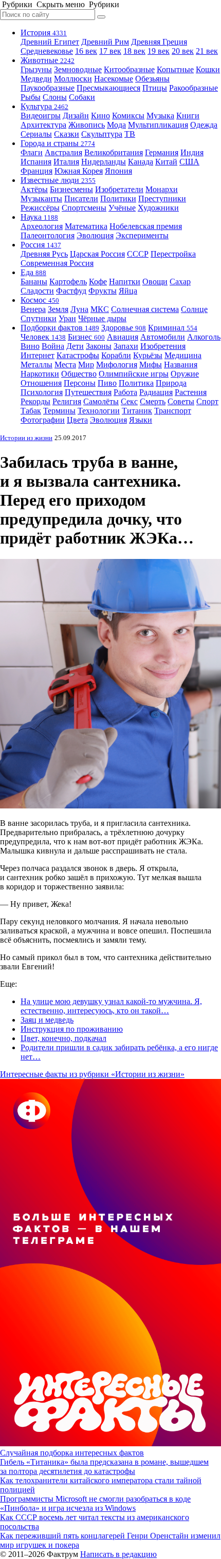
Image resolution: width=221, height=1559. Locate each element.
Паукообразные (48, 88)
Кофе (98, 281)
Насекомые (113, 78)
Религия (66, 401)
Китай (166, 161)
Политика (136, 383)
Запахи (126, 346)
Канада (140, 161)
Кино (100, 115)
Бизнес (86, 336)
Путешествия (88, 392)
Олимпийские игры (134, 373)
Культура (44, 106)
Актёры (34, 189)
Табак (31, 410)
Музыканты (41, 198)
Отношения (41, 383)
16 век (86, 51)
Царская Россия (97, 254)
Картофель (68, 281)
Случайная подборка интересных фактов (72, 1452)
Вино (30, 346)
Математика (86, 226)
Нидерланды (103, 161)
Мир (86, 364)
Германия (161, 152)
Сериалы (36, 134)
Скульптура (101, 134)
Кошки (208, 69)
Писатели (81, 198)
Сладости (37, 290)
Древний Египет (50, 41)
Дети (75, 346)
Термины (59, 410)
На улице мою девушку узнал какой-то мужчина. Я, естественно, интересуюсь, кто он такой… (111, 1006)
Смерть (152, 401)
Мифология (116, 364)
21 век (207, 51)
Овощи (155, 281)
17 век (110, 51)
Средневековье (47, 51)
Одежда (203, 124)
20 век (183, 51)
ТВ (129, 134)
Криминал (172, 327)
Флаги (32, 152)
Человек (43, 336)
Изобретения (163, 346)
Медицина (182, 355)
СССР (138, 254)
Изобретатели (119, 189)
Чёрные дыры (102, 318)
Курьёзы (147, 355)
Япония (118, 171)
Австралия (63, 152)
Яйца (128, 290)
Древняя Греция (159, 41)
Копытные (175, 69)
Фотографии (43, 419)
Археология (42, 226)
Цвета (77, 419)
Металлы (36, 364)
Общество (79, 373)
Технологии (99, 410)
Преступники (162, 198)
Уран (67, 318)
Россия (41, 244)
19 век (159, 51)
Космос (40, 300)
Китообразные (129, 69)
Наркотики (40, 373)
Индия (192, 152)
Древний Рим (105, 41)
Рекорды (35, 401)
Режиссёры (40, 207)
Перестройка (173, 254)
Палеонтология (48, 235)
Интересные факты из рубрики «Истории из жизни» (92, 1074)
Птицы (154, 88)
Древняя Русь (44, 254)
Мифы (150, 364)
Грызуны (36, 69)
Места (65, 364)
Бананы (34, 281)
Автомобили (162, 336)
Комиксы (128, 115)
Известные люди (58, 180)
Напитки (124, 281)
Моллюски (73, 78)
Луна (79, 309)
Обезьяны (152, 78)
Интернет (37, 355)
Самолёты (101, 401)
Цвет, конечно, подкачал (63, 1038)
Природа (171, 383)
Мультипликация (158, 124)
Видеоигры (41, 115)
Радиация (156, 392)
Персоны (80, 383)
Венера (33, 309)
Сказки (66, 134)
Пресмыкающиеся (108, 88)
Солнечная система (145, 309)
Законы (99, 346)
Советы (181, 401)
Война (53, 346)
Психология (42, 392)
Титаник (137, 410)
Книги (187, 115)
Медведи (36, 78)
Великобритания (113, 152)
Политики (118, 198)
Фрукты (102, 290)
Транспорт (172, 410)
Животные (48, 60)
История (44, 32)
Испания (36, 161)
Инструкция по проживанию (72, 1029)
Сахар (180, 281)
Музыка (160, 115)
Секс (129, 401)
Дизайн (76, 115)
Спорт (207, 401)
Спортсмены (84, 207)
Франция (36, 171)
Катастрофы (78, 355)
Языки (140, 419)
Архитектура (43, 124)
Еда (33, 272)
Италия (66, 161)
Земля (58, 309)
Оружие (185, 373)
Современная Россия (57, 263)
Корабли (116, 355)
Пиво (107, 383)
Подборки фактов (60, 327)
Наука (39, 217)
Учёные (122, 207)
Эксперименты (142, 235)
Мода (116, 124)
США (189, 161)
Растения (191, 392)
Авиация (122, 336)
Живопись (86, 124)
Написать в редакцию (118, 1554)
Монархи (161, 189)
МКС (99, 309)
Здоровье (123, 327)
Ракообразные (193, 88)
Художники (158, 207)
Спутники (39, 318)
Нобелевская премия (145, 226)
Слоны (55, 97)
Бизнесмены (71, 189)
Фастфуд (71, 290)
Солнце (194, 309)
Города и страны (58, 143)
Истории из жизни (26, 438)
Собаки (82, 97)
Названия (180, 364)
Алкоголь (203, 336)
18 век (134, 51)
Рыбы (31, 97)
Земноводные (78, 69)
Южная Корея (78, 171)
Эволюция (95, 235)
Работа (125, 392)
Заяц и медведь (47, 1019)
